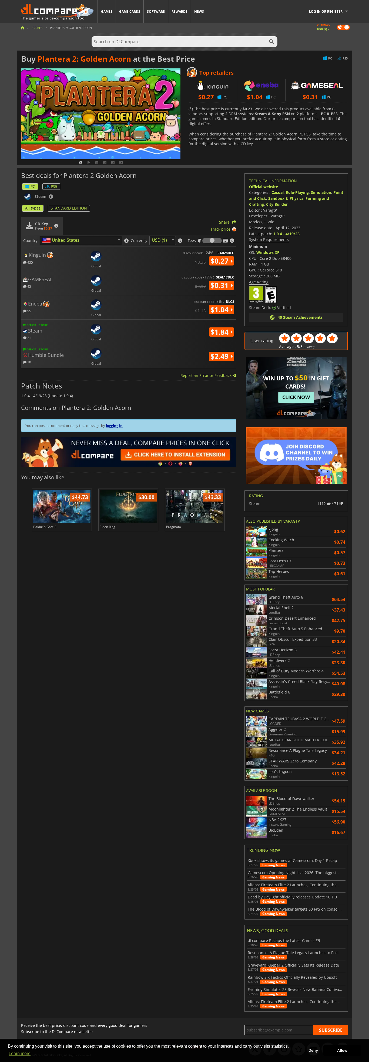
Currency (139, 241)
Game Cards (129, 11)
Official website (263, 186)
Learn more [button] (20, 1053)
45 (28, 286)
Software (156, 11)
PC (33, 186)
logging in (114, 425)
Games (106, 11)
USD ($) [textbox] (159, 240)
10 (28, 362)
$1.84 (220, 332)
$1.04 (220, 309)
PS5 (54, 186)
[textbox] (62, 240)
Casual (277, 192)
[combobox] (81, 240)
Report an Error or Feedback (206, 375)
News (199, 11)
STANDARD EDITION (69, 208)
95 (28, 311)
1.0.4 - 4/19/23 (286, 233)
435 (29, 262)
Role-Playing (297, 192)
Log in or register (326, 11)
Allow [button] (342, 1050)
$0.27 (220, 261)
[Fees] (212, 240)
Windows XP (268, 252)
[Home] (22, 28)
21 (28, 338)
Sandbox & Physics (285, 198)
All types (33, 208)
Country (30, 241)
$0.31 (220, 285)
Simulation (321, 192)
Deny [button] (313, 1050)
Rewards (179, 11)
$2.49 (220, 356)
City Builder (277, 204)
